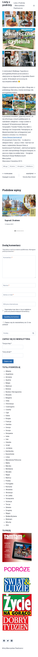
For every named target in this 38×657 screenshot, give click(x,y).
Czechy (8, 410)
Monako (8, 472)
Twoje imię (6, 343)
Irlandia (8, 442)
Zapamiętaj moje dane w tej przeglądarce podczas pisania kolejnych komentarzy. (17, 310)
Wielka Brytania (11, 516)
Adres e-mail (8, 295)
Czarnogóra (10, 407)
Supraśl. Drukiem (12, 220)
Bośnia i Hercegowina (13, 392)
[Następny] (32, 211)
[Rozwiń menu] (34, 5)
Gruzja (8, 430)
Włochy (8, 522)
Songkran (20, 166)
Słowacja (9, 493)
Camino (12, 166)
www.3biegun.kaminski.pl (12, 137)
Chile (7, 401)
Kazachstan (10, 454)
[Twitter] (7, 640)
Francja (8, 421)
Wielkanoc (29, 166)
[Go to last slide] (5, 211)
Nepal (8, 475)
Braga (5, 166)
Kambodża (9, 451)
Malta (8, 463)
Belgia (8, 383)
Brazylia (8, 395)
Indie (7, 436)
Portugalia (9, 484)
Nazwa (6, 285)
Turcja (8, 504)
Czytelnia (19, 27)
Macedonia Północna (13, 460)
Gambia (8, 424)
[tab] (15, 230)
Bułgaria (9, 398)
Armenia (9, 377)
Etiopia (8, 418)
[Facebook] (4, 640)
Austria (8, 380)
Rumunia (9, 487)
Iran (7, 439)
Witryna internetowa (10, 304)
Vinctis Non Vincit (29, 175)
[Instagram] (11, 640)
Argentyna (9, 374)
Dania (8, 416)
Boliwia (8, 389)
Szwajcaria (10, 498)
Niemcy (8, 478)
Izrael (8, 445)
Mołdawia (9, 469)
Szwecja (9, 501)
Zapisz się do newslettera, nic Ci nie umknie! (16, 323)
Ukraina (8, 507)
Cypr (7, 413)
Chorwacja (10, 404)
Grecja (8, 427)
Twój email (6, 352)
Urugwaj (9, 510)
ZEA (7, 525)
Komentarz (7, 257)
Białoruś (9, 386)
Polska (8, 481)
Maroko (8, 466)
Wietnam (9, 519)
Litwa (8, 457)
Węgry (8, 513)
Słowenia (9, 489)
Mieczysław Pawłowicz (20, 48)
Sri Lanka (9, 496)
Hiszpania (9, 433)
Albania (8, 371)
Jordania (9, 448)
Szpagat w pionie (8, 175)
